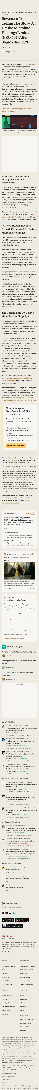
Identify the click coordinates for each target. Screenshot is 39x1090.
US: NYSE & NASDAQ (8, 966)
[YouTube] (10, 913)
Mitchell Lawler (10, 656)
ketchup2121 (9, 782)
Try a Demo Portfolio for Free (16, 445)
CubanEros (9, 838)
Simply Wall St (10, 52)
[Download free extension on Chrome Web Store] (12, 926)
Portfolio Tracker (7, 995)
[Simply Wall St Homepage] (10, 903)
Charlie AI (23, 1030)
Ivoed (7, 764)
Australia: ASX (6, 973)
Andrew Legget (10, 667)
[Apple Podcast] (17, 913)
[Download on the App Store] (8, 920)
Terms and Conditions (8, 1076)
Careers (22, 1010)
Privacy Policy (6, 1079)
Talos (7, 751)
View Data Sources (7, 952)
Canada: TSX (5, 981)
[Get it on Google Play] (22, 920)
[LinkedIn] (3, 913)
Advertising (23, 999)
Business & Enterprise (27, 1027)
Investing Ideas (6, 1003)
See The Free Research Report (14, 638)
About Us (23, 1003)
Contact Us (23, 1006)
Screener (4, 999)
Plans (22, 995)
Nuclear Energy (25, 977)
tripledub (8, 738)
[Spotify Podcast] (13, 913)
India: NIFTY (5, 977)
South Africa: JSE (7, 984)
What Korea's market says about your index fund (17, 673)
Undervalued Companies (27, 966)
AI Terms (4, 1082)
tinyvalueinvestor (10, 808)
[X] (6, 913)
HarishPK (8, 867)
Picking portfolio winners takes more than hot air (19, 662)
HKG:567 (31, 64)
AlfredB (8, 876)
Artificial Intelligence (26, 984)
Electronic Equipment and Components (23, 12)
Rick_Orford (9, 726)
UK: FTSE (4, 970)
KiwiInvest (9, 849)
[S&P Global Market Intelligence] (8, 937)
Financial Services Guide (9, 1073)
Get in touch (20, 498)
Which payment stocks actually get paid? (19, 652)
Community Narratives (8, 1006)
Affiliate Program (25, 1023)
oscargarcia (9, 825)
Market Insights (6, 1010)
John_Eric (8, 795)
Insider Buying (24, 973)
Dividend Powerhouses (27, 970)
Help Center (24, 1015)
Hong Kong (5, 12)
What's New (5, 1014)
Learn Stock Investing (26, 1019)
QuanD (8, 885)
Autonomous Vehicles (26, 981)
